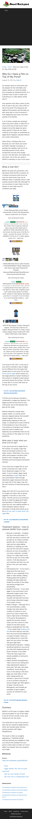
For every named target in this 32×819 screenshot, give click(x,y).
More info (25, 224)
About (10, 811)
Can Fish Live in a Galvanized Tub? (16, 777)
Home (4, 67)
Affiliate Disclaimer (16, 814)
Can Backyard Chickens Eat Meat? (12, 792)
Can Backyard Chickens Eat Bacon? (12, 799)
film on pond (22, 769)
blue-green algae (9, 373)
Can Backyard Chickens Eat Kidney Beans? (15, 790)
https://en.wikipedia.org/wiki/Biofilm (14, 760)
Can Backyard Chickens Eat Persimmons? (14, 787)
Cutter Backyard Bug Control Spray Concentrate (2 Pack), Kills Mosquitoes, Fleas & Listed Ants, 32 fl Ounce (16, 212)
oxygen (16, 475)
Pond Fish (5, 771)
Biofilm (11, 769)
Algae (6, 769)
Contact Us (16, 811)
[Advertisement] (16, 29)
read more (20, 238)
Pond (10, 67)
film (16, 769)
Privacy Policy (24, 811)
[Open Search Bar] (28, 10)
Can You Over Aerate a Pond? (14, 774)
